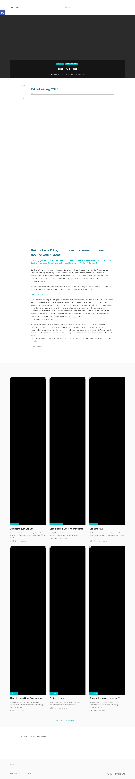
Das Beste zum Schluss (21, 528)
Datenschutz (120, 774)
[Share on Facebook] (23, 99)
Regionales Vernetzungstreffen (105, 698)
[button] (2, 12)
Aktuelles (14, 524)
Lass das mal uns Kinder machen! (67, 528)
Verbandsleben (71, 64)
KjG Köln (60, 64)
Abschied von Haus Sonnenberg (26, 698)
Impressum (109, 774)
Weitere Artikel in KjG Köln (66, 720)
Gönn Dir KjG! (96, 528)
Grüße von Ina (57, 698)
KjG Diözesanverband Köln (23, 774)
